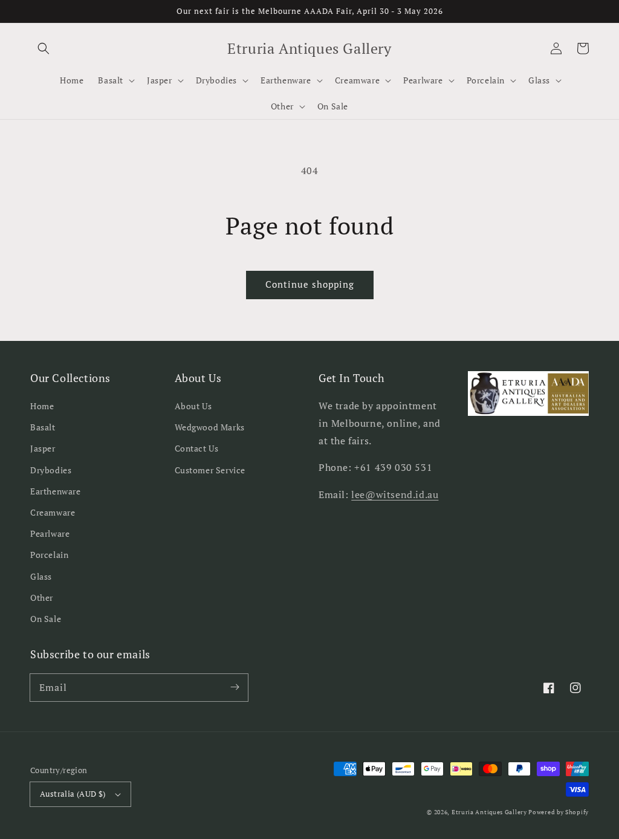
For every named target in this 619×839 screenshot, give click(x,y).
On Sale (45, 618)
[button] (43, 48)
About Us (193, 406)
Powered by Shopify (558, 812)
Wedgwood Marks (210, 427)
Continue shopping (309, 284)
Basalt (43, 427)
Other (41, 597)
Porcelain (49, 554)
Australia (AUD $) (73, 793)
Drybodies (50, 470)
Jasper (43, 448)
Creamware (52, 512)
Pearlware (50, 533)
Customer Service (210, 470)
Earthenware (55, 491)
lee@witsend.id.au (394, 494)
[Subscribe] (234, 687)
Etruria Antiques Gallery (490, 812)
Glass (41, 576)
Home (42, 406)
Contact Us (197, 448)
